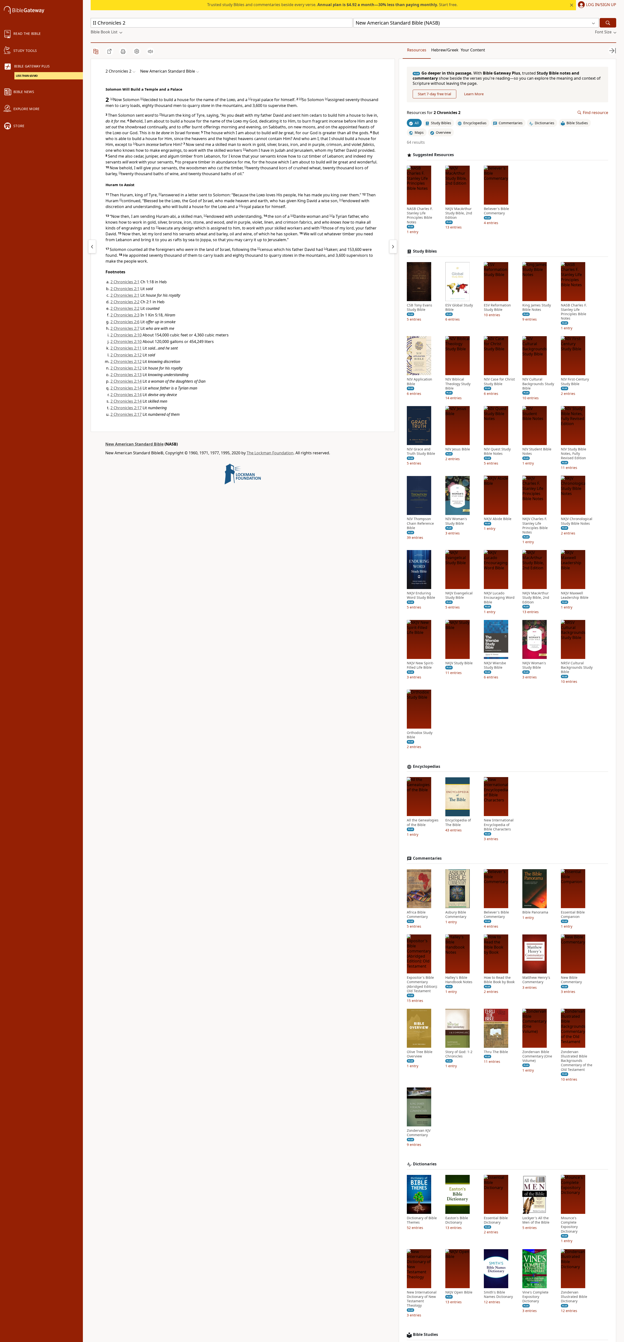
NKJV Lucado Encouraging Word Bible (499, 597)
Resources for (433, 112)
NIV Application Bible (419, 381)
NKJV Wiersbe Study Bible (495, 665)
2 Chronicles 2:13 (126, 374)
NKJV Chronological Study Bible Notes (576, 521)
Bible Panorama (535, 912)
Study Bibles (425, 251)
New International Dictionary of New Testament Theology (422, 1299)
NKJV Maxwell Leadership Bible (574, 595)
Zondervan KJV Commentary (418, 1132)
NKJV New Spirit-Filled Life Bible (420, 665)
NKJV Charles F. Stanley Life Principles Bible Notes (535, 526)
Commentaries (427, 858)
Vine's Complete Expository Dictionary (535, 1296)
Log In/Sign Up (601, 4)
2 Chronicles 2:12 (126, 355)
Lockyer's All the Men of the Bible (535, 1220)
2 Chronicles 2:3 (124, 315)
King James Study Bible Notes (536, 307)
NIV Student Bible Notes (536, 451)
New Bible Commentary (571, 979)
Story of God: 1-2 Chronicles (458, 1054)
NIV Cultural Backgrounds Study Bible (538, 383)
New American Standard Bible (134, 444)
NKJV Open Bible (458, 1292)
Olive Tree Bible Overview (419, 1054)
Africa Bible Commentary (417, 914)
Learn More (474, 94)
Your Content (473, 50)
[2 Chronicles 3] (393, 246)
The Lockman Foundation (270, 453)
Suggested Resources (433, 154)
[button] (596, 5)
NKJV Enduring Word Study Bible (421, 595)
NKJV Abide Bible (497, 519)
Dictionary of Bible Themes (422, 1220)
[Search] (608, 23)
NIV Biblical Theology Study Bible (457, 383)
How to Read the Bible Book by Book (499, 979)
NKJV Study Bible (459, 663)
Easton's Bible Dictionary (456, 1220)
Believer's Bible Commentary (496, 211)
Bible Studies (425, 1334)
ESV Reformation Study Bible (497, 307)
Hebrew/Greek (444, 50)
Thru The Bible (496, 1052)
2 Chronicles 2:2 (124, 302)
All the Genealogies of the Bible (423, 822)
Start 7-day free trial (434, 94)
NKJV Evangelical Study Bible (459, 595)
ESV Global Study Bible (459, 307)
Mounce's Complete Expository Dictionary (569, 1225)
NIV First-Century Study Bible (575, 381)
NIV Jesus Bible (457, 449)
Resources (416, 50)
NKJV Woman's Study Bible (534, 665)
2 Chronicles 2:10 (126, 335)
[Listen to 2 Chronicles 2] (150, 51)
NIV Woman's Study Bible (456, 521)
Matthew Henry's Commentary (536, 979)
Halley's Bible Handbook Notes (458, 979)
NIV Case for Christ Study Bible (499, 381)
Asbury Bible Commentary (455, 914)
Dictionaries (425, 1164)
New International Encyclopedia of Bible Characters (499, 824)
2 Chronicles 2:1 (124, 282)
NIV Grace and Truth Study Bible (421, 451)
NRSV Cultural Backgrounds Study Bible (577, 667)
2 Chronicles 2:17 (126, 407)
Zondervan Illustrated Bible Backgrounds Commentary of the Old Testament (576, 1061)
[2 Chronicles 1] (92, 246)
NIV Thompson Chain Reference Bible (420, 523)
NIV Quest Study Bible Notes (497, 451)
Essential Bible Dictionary (496, 1220)
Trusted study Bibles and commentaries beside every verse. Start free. (332, 4)
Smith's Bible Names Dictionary (498, 1294)
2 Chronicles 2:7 (124, 328)
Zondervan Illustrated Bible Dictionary (574, 1296)
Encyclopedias (426, 766)
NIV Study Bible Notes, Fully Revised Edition (573, 453)
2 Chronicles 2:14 (126, 381)
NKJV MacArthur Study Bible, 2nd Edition (458, 213)
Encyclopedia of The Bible (458, 822)
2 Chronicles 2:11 (126, 348)
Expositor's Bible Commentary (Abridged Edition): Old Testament (422, 984)
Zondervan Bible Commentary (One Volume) (537, 1056)
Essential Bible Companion (573, 914)
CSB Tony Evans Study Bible (419, 307)
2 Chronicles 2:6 (124, 321)
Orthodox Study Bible (419, 735)
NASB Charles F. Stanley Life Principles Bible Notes (420, 215)
